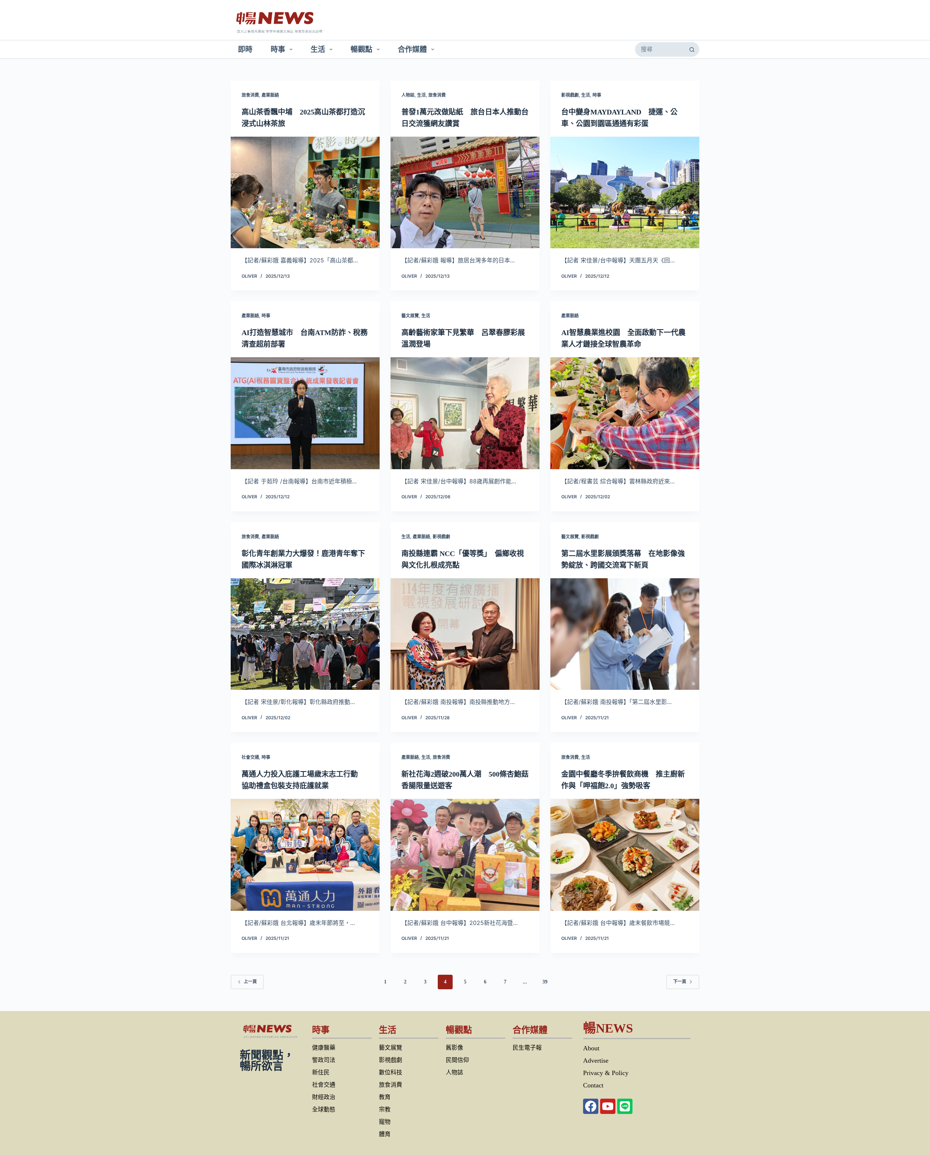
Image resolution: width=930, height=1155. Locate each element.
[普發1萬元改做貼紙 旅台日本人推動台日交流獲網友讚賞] (465, 193)
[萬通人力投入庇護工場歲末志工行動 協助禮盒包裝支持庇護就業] (305, 855)
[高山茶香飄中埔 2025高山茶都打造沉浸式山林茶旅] (305, 193)
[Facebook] (590, 1106)
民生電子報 (527, 1048)
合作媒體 (412, 49)
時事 (278, 49)
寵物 (385, 1122)
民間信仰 (457, 1060)
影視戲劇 (570, 95)
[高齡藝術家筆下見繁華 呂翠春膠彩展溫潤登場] (465, 413)
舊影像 (454, 1048)
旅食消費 (250, 95)
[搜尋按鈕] (691, 49)
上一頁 (250, 981)
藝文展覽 (410, 315)
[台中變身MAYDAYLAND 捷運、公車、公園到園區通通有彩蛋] (624, 193)
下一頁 (679, 981)
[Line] (624, 1106)
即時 (245, 49)
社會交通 (250, 757)
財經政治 (323, 1097)
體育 (385, 1134)
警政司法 (323, 1060)
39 (544, 982)
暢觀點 (361, 49)
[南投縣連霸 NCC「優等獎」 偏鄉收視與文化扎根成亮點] (465, 634)
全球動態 (323, 1109)
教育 (385, 1097)
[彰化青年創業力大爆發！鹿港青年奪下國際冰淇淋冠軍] (305, 634)
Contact (593, 1085)
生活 (318, 49)
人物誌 (408, 95)
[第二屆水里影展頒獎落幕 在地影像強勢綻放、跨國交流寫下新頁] (624, 634)
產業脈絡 (270, 95)
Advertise (595, 1060)
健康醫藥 (323, 1048)
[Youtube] (607, 1106)
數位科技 (390, 1072)
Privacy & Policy (605, 1072)
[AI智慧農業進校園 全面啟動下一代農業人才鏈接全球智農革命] (624, 413)
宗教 (385, 1109)
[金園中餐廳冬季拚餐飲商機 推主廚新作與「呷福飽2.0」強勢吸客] (624, 855)
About (591, 1048)
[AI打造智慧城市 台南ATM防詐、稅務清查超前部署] (305, 413)
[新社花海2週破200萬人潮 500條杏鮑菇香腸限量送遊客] (465, 855)
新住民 (320, 1072)
